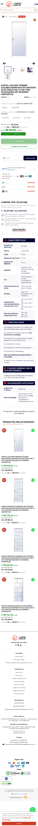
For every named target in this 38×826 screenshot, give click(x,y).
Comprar (19, 141)
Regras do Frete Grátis (19, 690)
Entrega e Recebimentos (19, 678)
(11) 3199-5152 (20, 703)
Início (6, 16)
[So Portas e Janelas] (15, 4)
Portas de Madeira (13, 16)
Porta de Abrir (22, 16)
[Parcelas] (19, 169)
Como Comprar (19, 656)
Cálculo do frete (30, 158)
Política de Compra (19, 684)
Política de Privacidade (19, 687)
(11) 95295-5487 (20, 706)
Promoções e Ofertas (19, 659)
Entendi (19, 823)
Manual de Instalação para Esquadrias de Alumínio (19, 662)
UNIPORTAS (33, 97)
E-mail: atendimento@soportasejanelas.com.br (19, 744)
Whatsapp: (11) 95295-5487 (19, 742)
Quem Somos (19, 672)
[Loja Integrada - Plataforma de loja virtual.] (19, 794)
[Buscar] (35, 10)
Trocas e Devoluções (19, 681)
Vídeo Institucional (19, 693)
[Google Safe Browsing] (26, 773)
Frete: (3, 158)
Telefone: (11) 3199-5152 (15, 211)
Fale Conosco (19, 675)
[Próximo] (33, 63)
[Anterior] (4, 63)
